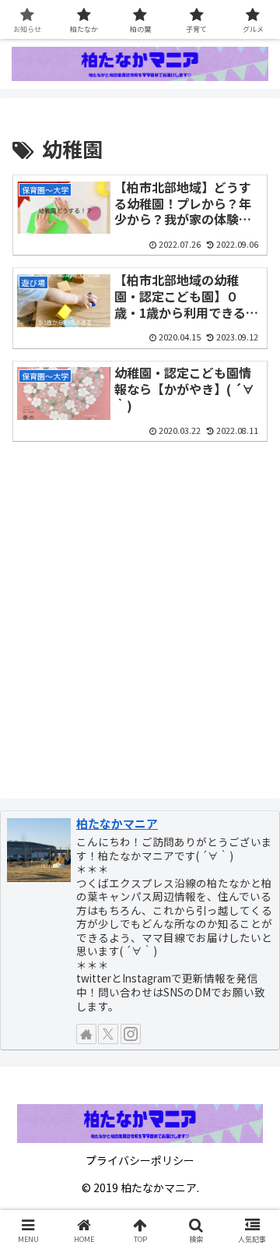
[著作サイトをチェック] (86, 1034)
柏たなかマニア (117, 823)
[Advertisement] (140, 617)
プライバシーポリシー (140, 1160)
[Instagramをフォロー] (131, 1034)
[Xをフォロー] (108, 1034)
